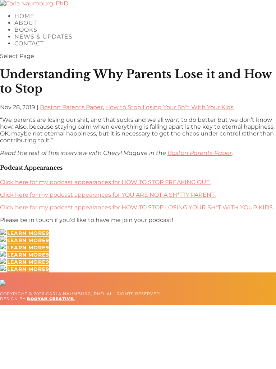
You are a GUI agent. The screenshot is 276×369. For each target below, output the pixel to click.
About (25, 22)
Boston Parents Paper (71, 107)
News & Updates (43, 36)
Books (25, 29)
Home (24, 16)
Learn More (26, 233)
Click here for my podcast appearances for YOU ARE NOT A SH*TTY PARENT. (108, 194)
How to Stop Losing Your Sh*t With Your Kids (169, 107)
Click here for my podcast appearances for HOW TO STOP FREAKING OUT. (105, 182)
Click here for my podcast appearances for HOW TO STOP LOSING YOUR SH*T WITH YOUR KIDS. (137, 207)
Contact (29, 43)
